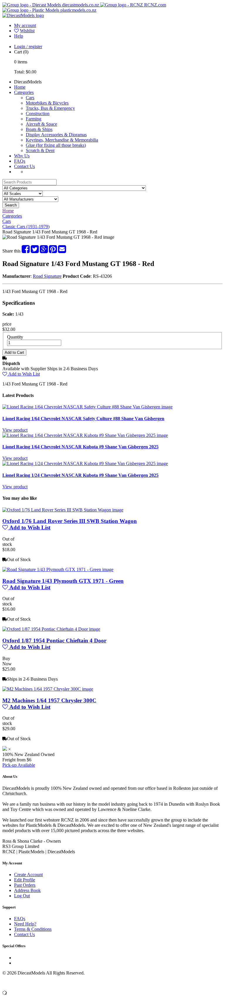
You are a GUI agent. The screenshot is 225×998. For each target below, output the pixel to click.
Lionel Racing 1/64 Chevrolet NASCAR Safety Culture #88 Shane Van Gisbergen (83, 418)
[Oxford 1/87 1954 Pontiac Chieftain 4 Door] (51, 629)
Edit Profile (24, 879)
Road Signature (47, 276)
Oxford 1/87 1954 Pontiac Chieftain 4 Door (54, 640)
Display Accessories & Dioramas (56, 134)
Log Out (22, 895)
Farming (33, 118)
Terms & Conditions (33, 929)
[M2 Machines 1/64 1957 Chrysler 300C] (47, 688)
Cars (30, 97)
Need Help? (25, 923)
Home (19, 87)
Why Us (22, 155)
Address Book (27, 890)
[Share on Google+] (44, 250)
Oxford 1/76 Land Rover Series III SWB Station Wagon (69, 521)
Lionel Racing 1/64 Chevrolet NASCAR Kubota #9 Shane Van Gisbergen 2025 (80, 446)
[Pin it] (53, 250)
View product (15, 430)
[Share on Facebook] (26, 250)
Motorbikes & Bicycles (47, 102)
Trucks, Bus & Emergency (50, 108)
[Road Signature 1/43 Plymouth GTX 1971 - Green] (57, 569)
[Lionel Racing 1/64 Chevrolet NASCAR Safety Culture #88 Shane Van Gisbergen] (87, 406)
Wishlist (27, 30)
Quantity (15, 336)
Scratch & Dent (40, 150)
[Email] (62, 250)
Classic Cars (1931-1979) (26, 226)
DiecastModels (28, 81)
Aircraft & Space (41, 124)
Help (18, 35)
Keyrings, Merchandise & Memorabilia (62, 139)
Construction (38, 113)
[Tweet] (35, 250)
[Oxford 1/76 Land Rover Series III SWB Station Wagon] (62, 509)
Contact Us (24, 166)
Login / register (28, 46)
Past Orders (24, 885)
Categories (24, 92)
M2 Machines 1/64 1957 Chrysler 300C (49, 700)
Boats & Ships (39, 129)
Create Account (28, 874)
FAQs (19, 161)
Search (11, 205)
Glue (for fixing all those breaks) (56, 145)
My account (25, 25)
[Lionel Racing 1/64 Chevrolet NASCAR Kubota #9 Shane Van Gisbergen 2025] (85, 435)
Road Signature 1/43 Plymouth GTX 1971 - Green (63, 581)
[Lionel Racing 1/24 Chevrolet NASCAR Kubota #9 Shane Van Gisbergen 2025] (85, 463)
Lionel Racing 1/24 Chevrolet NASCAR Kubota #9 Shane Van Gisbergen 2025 (80, 475)
